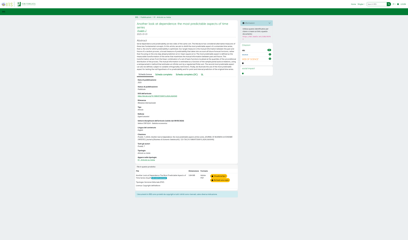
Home (353, 4)
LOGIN (403, 4)
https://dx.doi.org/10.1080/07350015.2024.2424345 (157, 96)
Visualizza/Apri (219, 176)
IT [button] (393, 4)
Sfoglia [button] (360, 4)
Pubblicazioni (146, 17)
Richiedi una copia (221, 180)
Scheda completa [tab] (163, 74)
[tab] (202, 74)
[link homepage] (7, 4)
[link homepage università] (26, 4)
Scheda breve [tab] (145, 74)
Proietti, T (141, 30)
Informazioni (249, 23)
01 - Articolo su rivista (162, 17)
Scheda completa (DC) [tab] (187, 74)
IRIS (136, 17)
